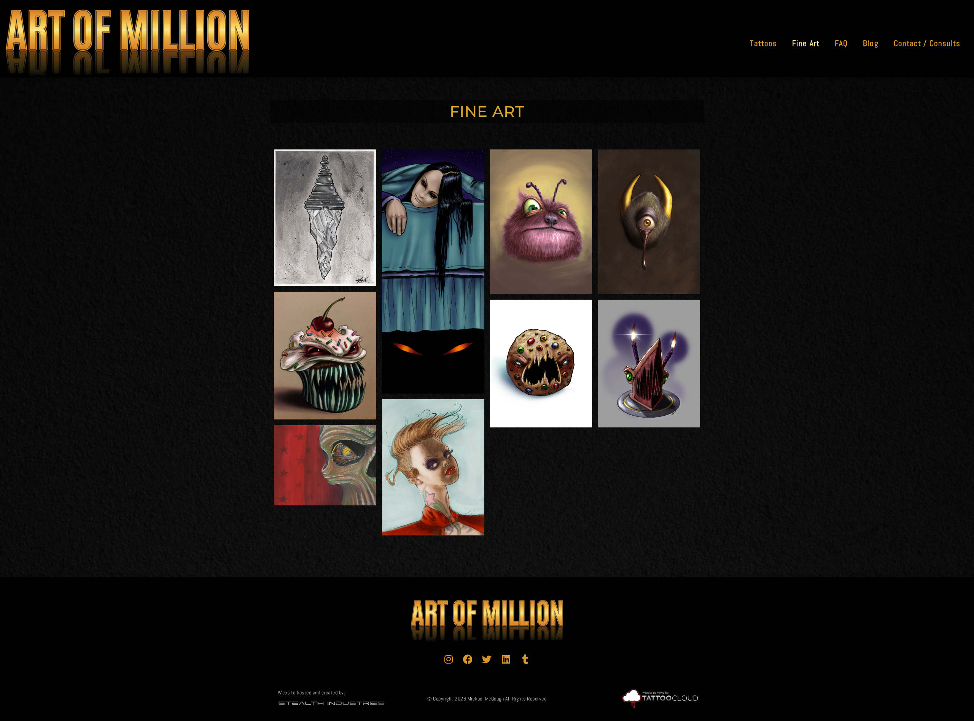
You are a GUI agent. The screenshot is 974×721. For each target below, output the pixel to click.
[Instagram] (448, 659)
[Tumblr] (525, 659)
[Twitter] (487, 659)
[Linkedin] (506, 659)
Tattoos (763, 43)
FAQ (841, 43)
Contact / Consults (927, 43)
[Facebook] (467, 659)
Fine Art (806, 43)
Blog (870, 43)
